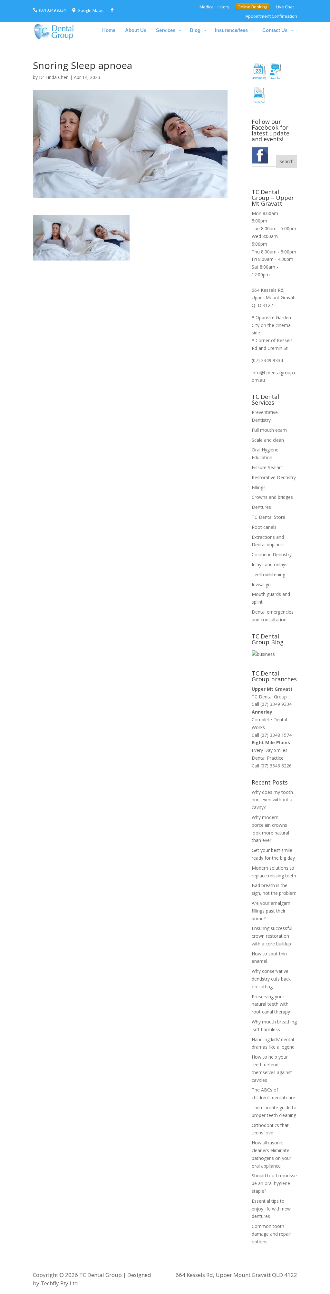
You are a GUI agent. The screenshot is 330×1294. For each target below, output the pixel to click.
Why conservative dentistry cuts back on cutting (271, 979)
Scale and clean (268, 440)
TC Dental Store (268, 517)
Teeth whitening (268, 574)
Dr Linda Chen (54, 77)
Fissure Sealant (267, 467)
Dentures (261, 507)
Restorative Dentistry (274, 477)
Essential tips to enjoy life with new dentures (271, 1209)
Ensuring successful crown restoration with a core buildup (272, 936)
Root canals (264, 527)
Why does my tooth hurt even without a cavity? (272, 800)
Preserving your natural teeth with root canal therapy (271, 1004)
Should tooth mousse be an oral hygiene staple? (274, 1183)
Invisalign (261, 584)
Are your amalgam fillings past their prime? (271, 911)
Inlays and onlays (269, 564)
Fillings (259, 487)
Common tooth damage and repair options (271, 1234)
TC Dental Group (269, 697)
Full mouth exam (269, 430)
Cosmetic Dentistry (272, 554)
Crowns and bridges (272, 497)
